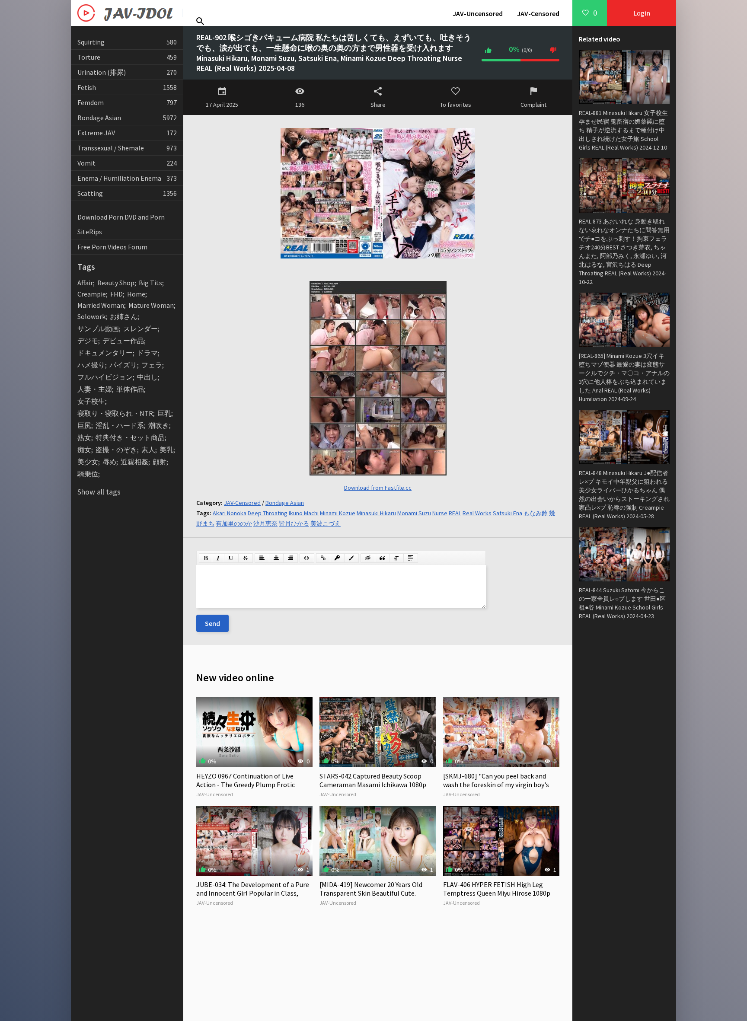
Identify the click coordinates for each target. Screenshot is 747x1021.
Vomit (127, 163)
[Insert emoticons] (307, 558)
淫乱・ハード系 (120, 425)
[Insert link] (323, 558)
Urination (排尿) (127, 72)
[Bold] (205, 558)
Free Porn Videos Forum (112, 246)
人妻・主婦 (94, 389)
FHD (116, 294)
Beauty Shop (115, 282)
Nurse (439, 513)
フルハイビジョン (105, 377)
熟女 (84, 437)
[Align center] (276, 558)
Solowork (91, 316)
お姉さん (123, 316)
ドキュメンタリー (105, 352)
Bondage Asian (127, 117)
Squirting (127, 42)
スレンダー (140, 328)
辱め (109, 461)
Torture (127, 57)
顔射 (159, 461)
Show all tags (99, 492)
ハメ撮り (91, 365)
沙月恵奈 (265, 523)
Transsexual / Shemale (127, 148)
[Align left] (262, 558)
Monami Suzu (414, 513)
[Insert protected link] (337, 558)
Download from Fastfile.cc (378, 487)
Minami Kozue (337, 513)
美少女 (87, 461)
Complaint (533, 104)
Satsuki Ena (507, 513)
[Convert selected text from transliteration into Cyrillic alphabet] (396, 558)
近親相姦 (134, 461)
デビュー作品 (123, 340)
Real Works (477, 513)
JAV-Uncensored (478, 13)
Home (136, 294)
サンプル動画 (98, 328)
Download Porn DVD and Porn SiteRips (121, 224)
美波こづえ (325, 523)
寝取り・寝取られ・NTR (115, 413)
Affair (85, 282)
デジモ (87, 340)
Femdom (127, 102)
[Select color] (351, 558)
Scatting (127, 193)
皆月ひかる (294, 523)
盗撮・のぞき (116, 449)
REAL (455, 513)
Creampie (91, 294)
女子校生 (91, 401)
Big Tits (150, 282)
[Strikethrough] (245, 558)
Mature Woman (151, 305)
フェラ (151, 365)
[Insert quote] (382, 558)
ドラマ (147, 352)
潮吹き (158, 425)
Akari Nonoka (229, 513)
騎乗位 (87, 473)
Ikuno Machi (304, 513)
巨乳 (164, 413)
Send (212, 623)
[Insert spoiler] (410, 558)
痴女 (84, 449)
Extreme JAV (127, 132)
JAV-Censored (538, 13)
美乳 (166, 449)
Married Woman (100, 305)
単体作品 (130, 389)
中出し (147, 377)
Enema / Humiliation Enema (127, 178)
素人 (148, 449)
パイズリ (123, 365)
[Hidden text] (368, 558)
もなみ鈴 (536, 513)
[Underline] (231, 558)
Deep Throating (267, 513)
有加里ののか (234, 523)
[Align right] (290, 558)
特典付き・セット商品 (130, 437)
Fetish (127, 87)
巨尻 (84, 425)
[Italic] (218, 558)
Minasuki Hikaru (376, 513)
